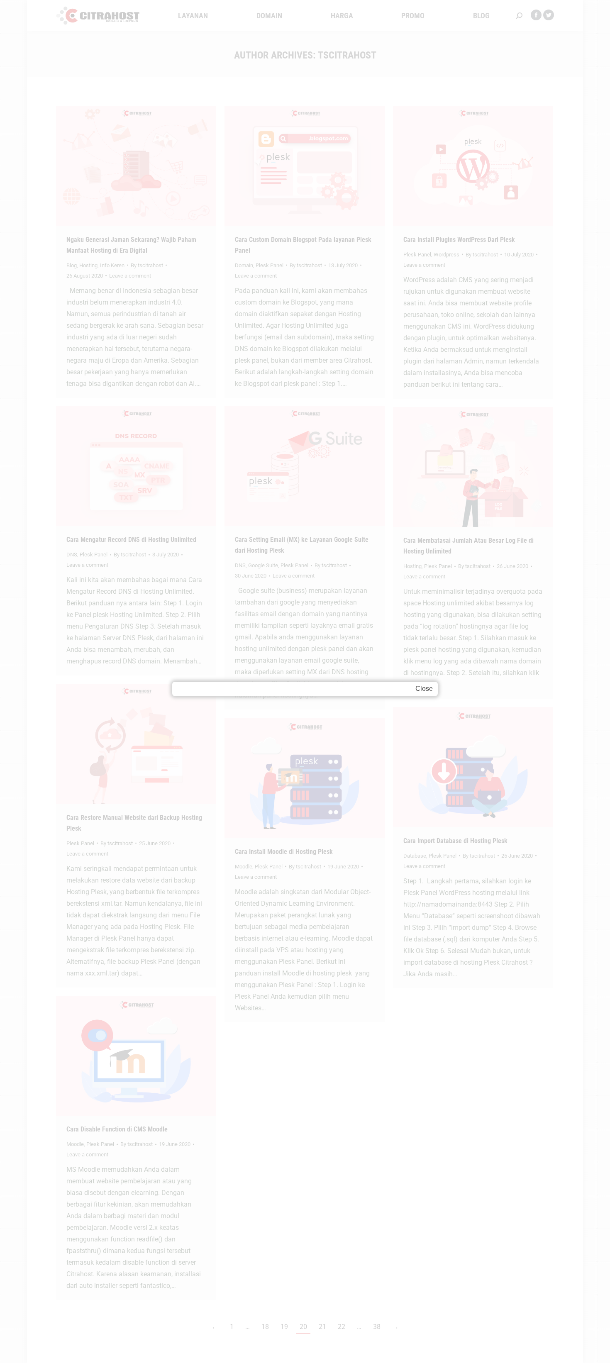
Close (424, 688)
